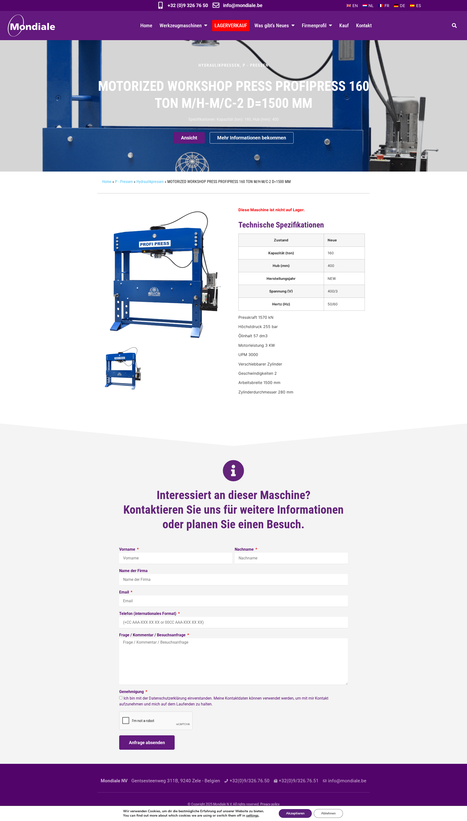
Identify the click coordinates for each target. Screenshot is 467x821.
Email (124, 592)
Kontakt (364, 25)
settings (252, 815)
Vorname (127, 549)
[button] (454, 25)
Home (146, 25)
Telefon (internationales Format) (148, 614)
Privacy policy (269, 804)
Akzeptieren (295, 813)
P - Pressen (256, 65)
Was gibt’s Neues (271, 25)
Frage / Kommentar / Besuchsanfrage (153, 635)
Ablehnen (328, 813)
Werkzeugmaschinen (181, 25)
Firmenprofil (314, 25)
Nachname (245, 549)
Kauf (344, 25)
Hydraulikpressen (219, 65)
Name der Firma (133, 571)
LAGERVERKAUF (231, 25)
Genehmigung (132, 692)
